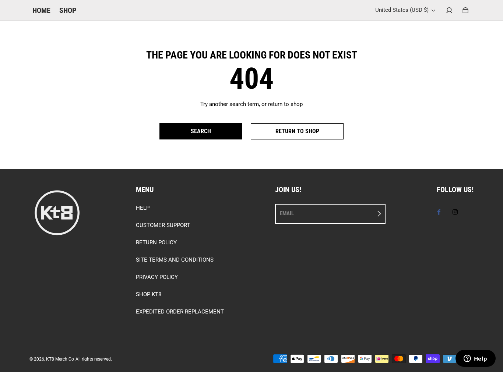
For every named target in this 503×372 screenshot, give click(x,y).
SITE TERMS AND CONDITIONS (175, 259)
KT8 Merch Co (60, 359)
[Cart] (465, 10)
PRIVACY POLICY (157, 277)
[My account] (449, 10)
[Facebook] (439, 212)
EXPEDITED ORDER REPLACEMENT (180, 311)
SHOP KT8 (148, 294)
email (287, 213)
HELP (143, 208)
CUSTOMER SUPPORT (163, 225)
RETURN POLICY (156, 242)
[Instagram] (455, 212)
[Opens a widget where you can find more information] (475, 359)
